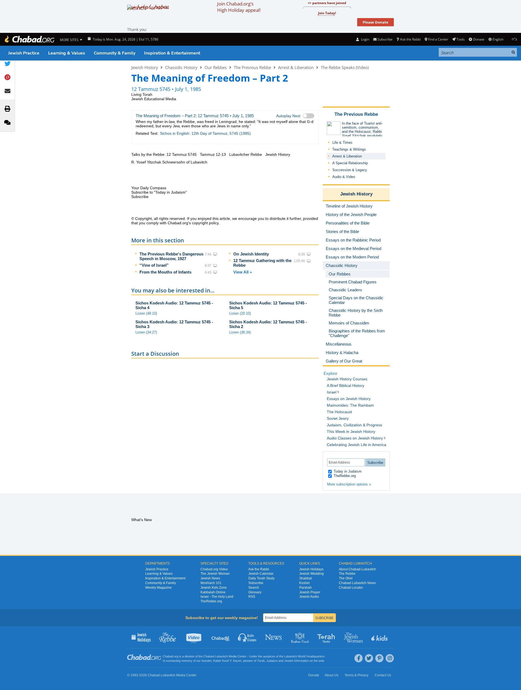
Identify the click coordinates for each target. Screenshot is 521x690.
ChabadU (221, 637)
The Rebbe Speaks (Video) (345, 67)
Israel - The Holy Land (216, 597)
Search (253, 588)
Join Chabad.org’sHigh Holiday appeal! (239, 7)
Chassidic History (181, 67)
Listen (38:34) (240, 332)
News (274, 637)
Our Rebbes (216, 67)
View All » (242, 272)
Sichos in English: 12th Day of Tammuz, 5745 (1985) (205, 133)
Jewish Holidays (311, 569)
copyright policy (205, 223)
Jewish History (144, 67)
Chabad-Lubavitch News (357, 583)
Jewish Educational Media (153, 99)
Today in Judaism (347, 471)
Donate (478, 39)
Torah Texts (327, 637)
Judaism (272, 660)
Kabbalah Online (213, 592)
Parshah (305, 588)
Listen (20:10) (240, 313)
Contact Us (383, 675)
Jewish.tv (194, 637)
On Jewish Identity (251, 254)
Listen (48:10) (146, 313)
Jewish (288, 660)
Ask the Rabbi (410, 39)
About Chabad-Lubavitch (357, 569)
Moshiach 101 (211, 583)
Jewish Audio (309, 597)
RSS (251, 597)
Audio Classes (247, 637)
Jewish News (210, 578)
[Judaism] (29, 39)
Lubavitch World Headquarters (304, 656)
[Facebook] (358, 658)
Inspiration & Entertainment (172, 53)
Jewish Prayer (309, 592)
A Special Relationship (350, 163)
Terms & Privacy (356, 675)
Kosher (304, 583)
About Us (331, 675)
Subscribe (255, 583)
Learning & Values (66, 53)
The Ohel (346, 578)
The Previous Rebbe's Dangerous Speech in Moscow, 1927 (171, 256)
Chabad (208, 656)
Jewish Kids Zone (213, 588)
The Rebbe (347, 574)
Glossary (254, 592)
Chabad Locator (351, 588)
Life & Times (342, 142)
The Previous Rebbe (252, 67)
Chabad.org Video (214, 569)
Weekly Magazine (158, 588)
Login (364, 39)
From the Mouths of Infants (165, 272)
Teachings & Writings (349, 149)
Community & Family (114, 53)
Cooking (300, 637)
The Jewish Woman (215, 574)
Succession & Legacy (349, 170)
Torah (261, 660)
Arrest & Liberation (296, 67)
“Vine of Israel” (154, 265)
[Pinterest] (379, 658)
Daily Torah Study (261, 578)
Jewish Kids (380, 637)
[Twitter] (369, 658)
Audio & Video (343, 177)
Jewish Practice (23, 53)
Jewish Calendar (260, 574)
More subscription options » (349, 484)
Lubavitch (221, 656)
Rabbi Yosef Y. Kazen (227, 660)
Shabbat (305, 578)
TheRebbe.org (344, 476)
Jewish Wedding (311, 574)
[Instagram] (390, 658)
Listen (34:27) (146, 332)
